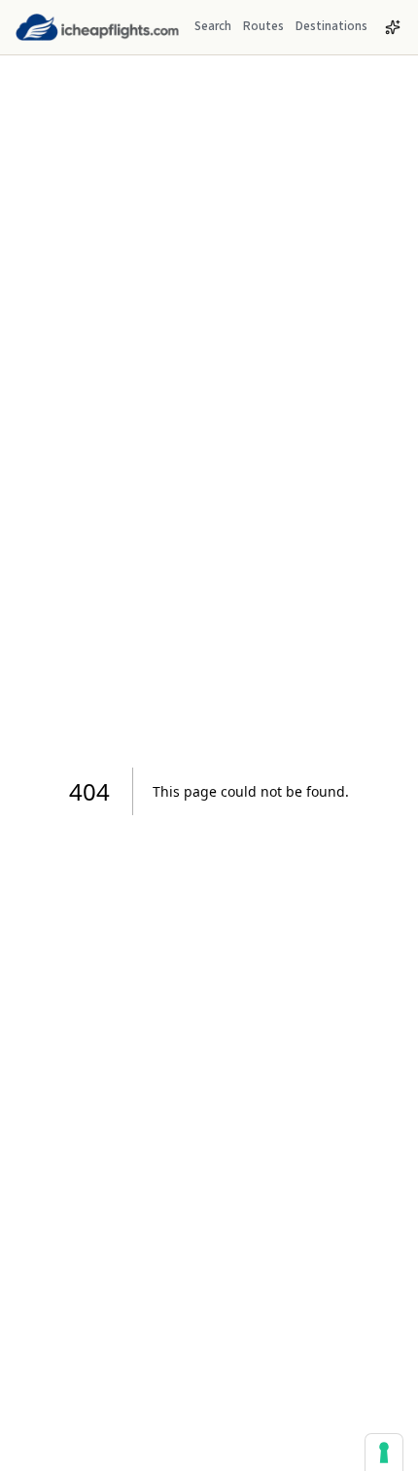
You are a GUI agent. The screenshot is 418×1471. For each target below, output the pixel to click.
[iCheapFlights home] (97, 27)
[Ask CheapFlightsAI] (392, 27)
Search (212, 26)
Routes (263, 26)
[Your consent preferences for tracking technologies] (384, 1452)
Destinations (331, 26)
